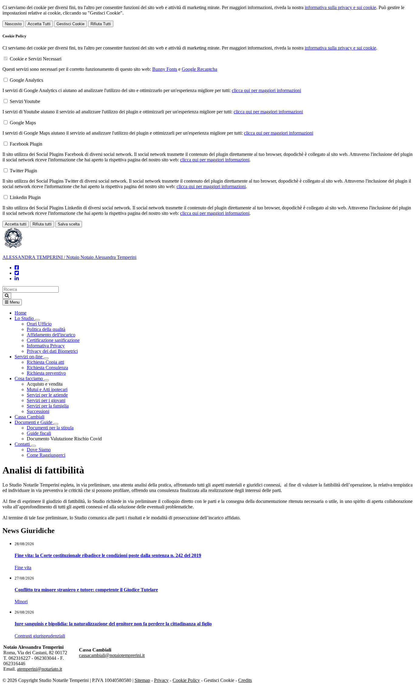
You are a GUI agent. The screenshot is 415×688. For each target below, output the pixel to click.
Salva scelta (69, 224)
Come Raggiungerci (46, 455)
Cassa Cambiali (29, 416)
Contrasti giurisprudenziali (40, 635)
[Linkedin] (17, 278)
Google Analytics (26, 80)
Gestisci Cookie (70, 24)
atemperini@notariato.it (39, 669)
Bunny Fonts (164, 69)
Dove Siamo (39, 449)
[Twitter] (17, 273)
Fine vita (23, 567)
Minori (21, 601)
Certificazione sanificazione (53, 340)
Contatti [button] (23, 444)
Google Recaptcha (199, 69)
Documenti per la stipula (50, 427)
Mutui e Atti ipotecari (47, 389)
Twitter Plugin (23, 170)
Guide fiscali (39, 433)
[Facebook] (17, 267)
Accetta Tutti (39, 24)
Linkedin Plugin (25, 197)
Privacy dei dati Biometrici (52, 351)
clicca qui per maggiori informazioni (266, 90)
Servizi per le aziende (47, 394)
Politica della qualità (46, 329)
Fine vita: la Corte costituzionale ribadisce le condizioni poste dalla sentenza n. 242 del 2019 (108, 555)
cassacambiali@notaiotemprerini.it (112, 655)
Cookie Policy (186, 680)
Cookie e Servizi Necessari (35, 58)
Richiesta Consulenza (47, 367)
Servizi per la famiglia (48, 405)
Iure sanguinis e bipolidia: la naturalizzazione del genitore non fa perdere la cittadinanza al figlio (113, 623)
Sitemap (142, 680)
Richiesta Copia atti (45, 362)
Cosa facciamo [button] (29, 378)
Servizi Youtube (25, 101)
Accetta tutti (15, 224)
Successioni (38, 411)
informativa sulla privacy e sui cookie (340, 7)
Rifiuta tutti (42, 224)
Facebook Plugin (26, 143)
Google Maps (23, 122)
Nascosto (13, 24)
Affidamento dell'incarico (51, 334)
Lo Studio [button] (25, 318)
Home (20, 312)
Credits (245, 680)
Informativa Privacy (46, 345)
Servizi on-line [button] (29, 356)
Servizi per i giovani (46, 400)
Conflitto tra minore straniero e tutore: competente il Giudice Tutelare (86, 589)
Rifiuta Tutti (101, 24)
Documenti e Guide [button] (34, 422)
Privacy (161, 680)
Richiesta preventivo (46, 373)
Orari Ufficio (39, 323)
